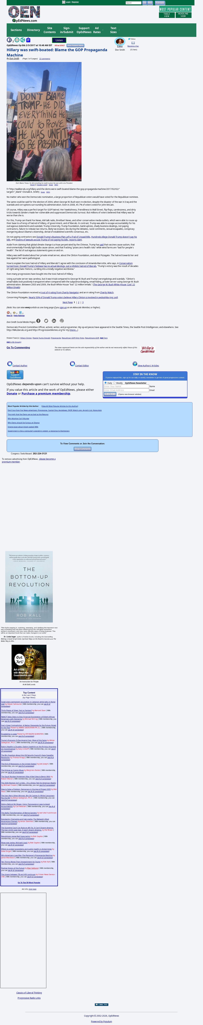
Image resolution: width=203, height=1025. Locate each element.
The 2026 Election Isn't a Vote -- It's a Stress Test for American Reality (28, 783)
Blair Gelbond (32, 868)
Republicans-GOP (92, 338)
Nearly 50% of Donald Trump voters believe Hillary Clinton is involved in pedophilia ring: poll (73, 297)
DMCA (56, 185)
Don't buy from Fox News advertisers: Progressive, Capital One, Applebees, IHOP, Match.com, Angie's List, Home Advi (55, 410)
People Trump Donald (41, 338)
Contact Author (20, 365)
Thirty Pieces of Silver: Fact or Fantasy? (16, 710)
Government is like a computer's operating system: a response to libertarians (38, 431)
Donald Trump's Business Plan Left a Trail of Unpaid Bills (63, 236)
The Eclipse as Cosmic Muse (12, 770)
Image (33, 185)
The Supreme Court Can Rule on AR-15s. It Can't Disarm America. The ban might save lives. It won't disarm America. (27, 829)
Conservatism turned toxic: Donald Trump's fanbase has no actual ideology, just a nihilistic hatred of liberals (70, 265)
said (102, 244)
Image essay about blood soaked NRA (23, 427)
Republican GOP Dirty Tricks (73, 338)
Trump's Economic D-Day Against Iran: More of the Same (24, 740)
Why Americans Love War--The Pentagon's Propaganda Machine (26, 855)
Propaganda (56, 338)
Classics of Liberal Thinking (29, 992)
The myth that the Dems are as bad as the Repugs (28, 414)
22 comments (44, 59)
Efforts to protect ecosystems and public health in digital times (26, 849)
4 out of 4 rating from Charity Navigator (59, 292)
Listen (59, 40)
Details (51, 185)
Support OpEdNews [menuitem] (83, 30)
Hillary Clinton (26, 338)
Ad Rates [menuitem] (97, 30)
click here (32, 889)
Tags (104, 338)
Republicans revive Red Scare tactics (15, 836)
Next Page (68, 302)
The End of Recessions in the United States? (19, 764)
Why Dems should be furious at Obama (23, 423)
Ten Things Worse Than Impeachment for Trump (20, 862)
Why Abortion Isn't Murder (18, 418)
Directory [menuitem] (33, 30)
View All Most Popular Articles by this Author (60, 406)
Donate (12, 393)
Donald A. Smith (42, 185)
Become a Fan (133, 46)
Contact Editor (82, 365)
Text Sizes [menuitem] (113, 30)
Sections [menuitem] (16, 30)
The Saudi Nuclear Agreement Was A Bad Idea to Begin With (25, 776)
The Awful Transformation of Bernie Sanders (19, 813)
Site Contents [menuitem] (50, 30)
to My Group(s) (14, 342)
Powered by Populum (101, 1021)
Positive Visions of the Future (12, 868)
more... (73, 330)
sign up (63, 307)
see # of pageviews (26, 713)
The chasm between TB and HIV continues (18, 874)
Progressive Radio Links (29, 998)
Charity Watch (107, 292)
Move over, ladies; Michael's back (14, 843)
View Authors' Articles (148, 365)
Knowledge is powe (9, 734)
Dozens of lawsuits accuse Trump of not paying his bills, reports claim (49, 239)
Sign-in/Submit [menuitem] (66, 30)
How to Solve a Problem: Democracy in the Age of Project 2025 (26, 789)
